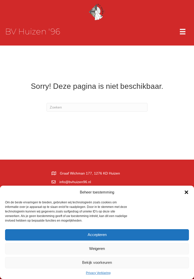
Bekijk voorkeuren (97, 262)
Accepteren (97, 234)
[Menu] (182, 31)
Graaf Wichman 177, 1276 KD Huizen (90, 173)
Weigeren (97, 248)
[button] (186, 192)
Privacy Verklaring (98, 273)
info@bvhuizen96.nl (75, 182)
